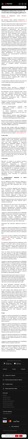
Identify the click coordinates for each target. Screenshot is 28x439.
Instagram (23, 369)
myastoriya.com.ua (5, 17)
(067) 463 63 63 (15, 426)
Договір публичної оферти (8, 403)
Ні (20, 435)
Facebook (5, 369)
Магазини (5, 395)
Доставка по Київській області (8, 401)
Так (16, 435)
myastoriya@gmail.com (21, 132)
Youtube (14, 369)
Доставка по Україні (6, 399)
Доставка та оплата (6, 397)
